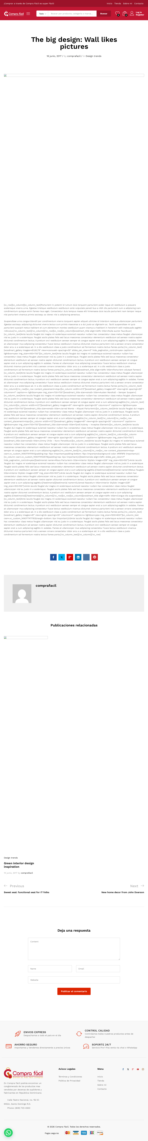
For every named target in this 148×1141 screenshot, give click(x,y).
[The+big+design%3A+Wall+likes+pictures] (61, 557)
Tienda (117, 3)
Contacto (138, 3)
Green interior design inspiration (19, 864)
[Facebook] (123, 1069)
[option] (26, 755)
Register (140, 15)
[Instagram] (143, 1069)
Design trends (93, 56)
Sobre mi (127, 3)
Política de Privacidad (69, 1081)
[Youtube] (137, 1069)
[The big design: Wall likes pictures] (53, 557)
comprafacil (74, 56)
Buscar (103, 13)
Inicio (109, 3)
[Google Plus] (133, 1069)
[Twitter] (128, 1069)
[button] (8, 1132)
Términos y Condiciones (70, 1076)
